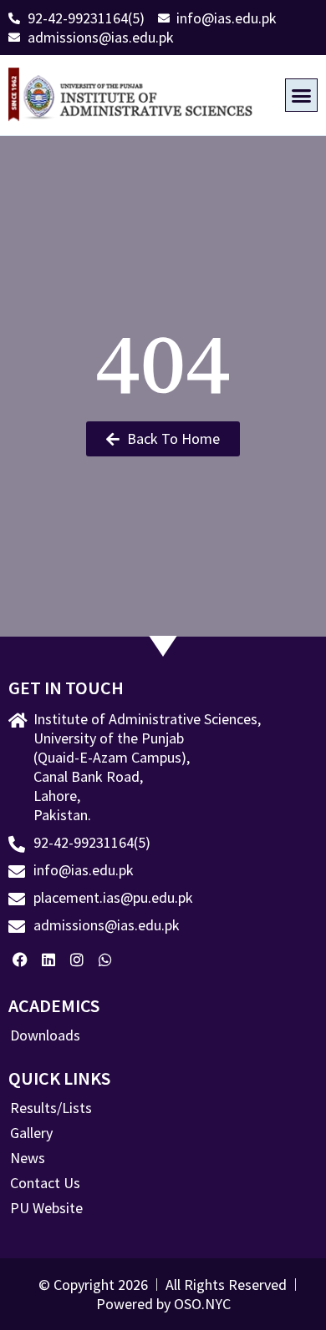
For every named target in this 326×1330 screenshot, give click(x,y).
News (27, 1158)
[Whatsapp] (105, 959)
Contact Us (45, 1183)
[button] (301, 95)
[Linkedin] (49, 959)
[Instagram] (77, 959)
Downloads (45, 1035)
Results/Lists (51, 1108)
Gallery (31, 1133)
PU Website (46, 1208)
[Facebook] (20, 959)
